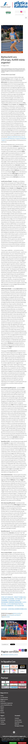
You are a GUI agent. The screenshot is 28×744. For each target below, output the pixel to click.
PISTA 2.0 (2, 701)
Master (2, 707)
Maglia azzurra (4, 699)
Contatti (17, 718)
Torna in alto (14, 734)
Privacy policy (5, 741)
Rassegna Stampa (19, 726)
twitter (19, 12)
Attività (2, 712)
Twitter (2, 722)
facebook (16, 12)
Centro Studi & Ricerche (6, 705)
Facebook (2, 720)
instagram (21, 12)
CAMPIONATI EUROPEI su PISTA (10, 654)
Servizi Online (18, 720)
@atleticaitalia (6, 616)
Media (2, 710)
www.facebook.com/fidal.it (13, 615)
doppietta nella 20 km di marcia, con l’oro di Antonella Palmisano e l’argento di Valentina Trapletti (13, 138)
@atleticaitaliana (17, 613)
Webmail (17, 724)
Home (1, 695)
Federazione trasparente (6, 703)
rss (24, 12)
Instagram (3, 724)
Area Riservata (18, 722)
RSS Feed (2, 718)
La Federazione (4, 697)
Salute (2, 709)
